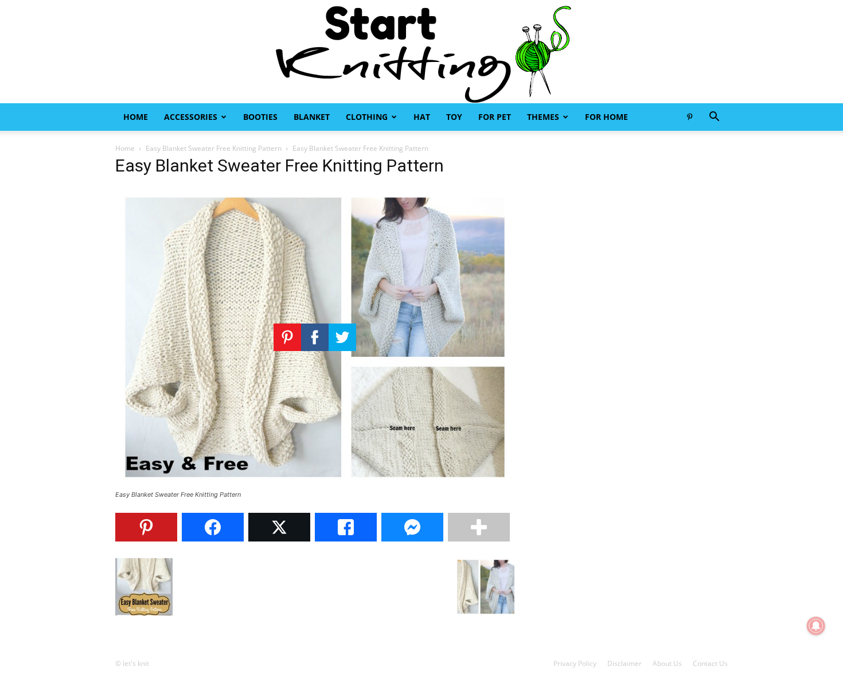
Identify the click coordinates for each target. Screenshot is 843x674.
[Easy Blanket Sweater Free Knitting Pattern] (314, 484)
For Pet (494, 116)
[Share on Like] (346, 527)
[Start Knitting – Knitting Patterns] (421, 51)
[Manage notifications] (816, 626)
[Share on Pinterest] (146, 527)
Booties (260, 116)
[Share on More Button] (479, 527)
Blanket (312, 116)
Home (135, 116)
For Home (606, 116)
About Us (667, 663)
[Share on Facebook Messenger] (412, 527)
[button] (714, 117)
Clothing (367, 116)
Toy (454, 116)
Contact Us (710, 663)
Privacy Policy (574, 663)
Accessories (190, 116)
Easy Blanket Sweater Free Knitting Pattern (214, 148)
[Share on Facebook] (213, 527)
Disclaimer (624, 663)
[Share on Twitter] (279, 527)
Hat (421, 116)
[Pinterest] (689, 117)
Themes (543, 116)
